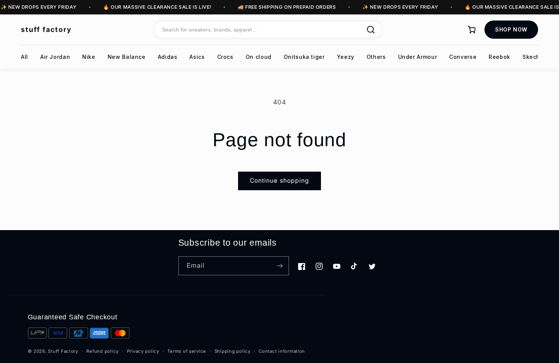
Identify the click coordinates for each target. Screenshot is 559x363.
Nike (88, 57)
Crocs (225, 57)
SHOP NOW (511, 29)
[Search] (371, 29)
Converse (462, 57)
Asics (197, 57)
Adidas (168, 57)
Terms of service (186, 351)
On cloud (259, 57)
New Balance (127, 57)
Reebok (499, 57)
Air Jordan (55, 57)
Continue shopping (279, 180)
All (24, 57)
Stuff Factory (63, 351)
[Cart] (471, 29)
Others (376, 57)
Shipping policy (232, 351)
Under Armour (417, 57)
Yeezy (345, 57)
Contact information (282, 351)
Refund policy (102, 351)
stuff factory (46, 29)
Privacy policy (143, 351)
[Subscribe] (280, 265)
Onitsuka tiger (304, 57)
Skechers (535, 57)
